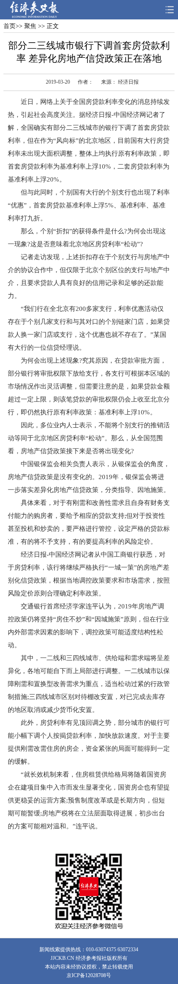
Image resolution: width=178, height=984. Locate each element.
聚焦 (29, 26)
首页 (9, 26)
